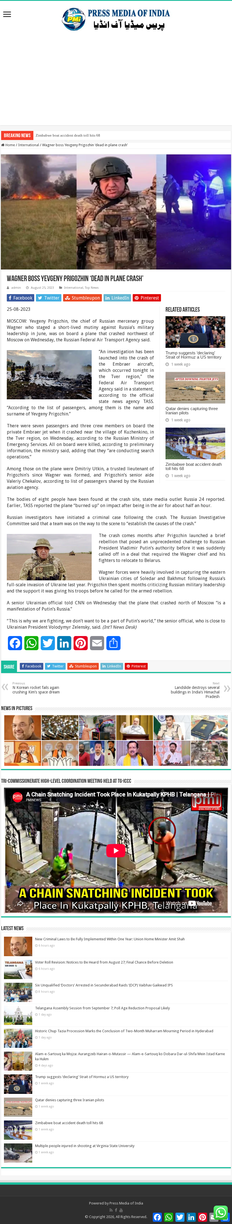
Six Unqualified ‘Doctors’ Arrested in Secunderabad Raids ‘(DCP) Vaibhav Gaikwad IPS (104, 985)
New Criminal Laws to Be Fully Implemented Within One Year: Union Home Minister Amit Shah (110, 939)
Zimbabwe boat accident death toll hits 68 (68, 135)
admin (16, 288)
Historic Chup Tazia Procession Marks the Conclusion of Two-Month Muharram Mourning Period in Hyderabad (124, 1031)
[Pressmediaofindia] (116, 18)
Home (10, 145)
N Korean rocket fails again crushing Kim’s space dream (36, 688)
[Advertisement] (116, 85)
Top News (92, 288)
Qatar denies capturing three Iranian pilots (192, 410)
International (28, 145)
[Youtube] (121, 1210)
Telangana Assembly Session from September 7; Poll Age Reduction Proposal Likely (102, 1008)
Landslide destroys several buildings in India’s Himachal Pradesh (195, 690)
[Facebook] (116, 1210)
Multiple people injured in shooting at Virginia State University (84, 1146)
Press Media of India (126, 1203)
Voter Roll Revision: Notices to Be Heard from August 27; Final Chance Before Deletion (104, 962)
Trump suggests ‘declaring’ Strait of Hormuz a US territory (194, 354)
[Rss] (111, 1210)
